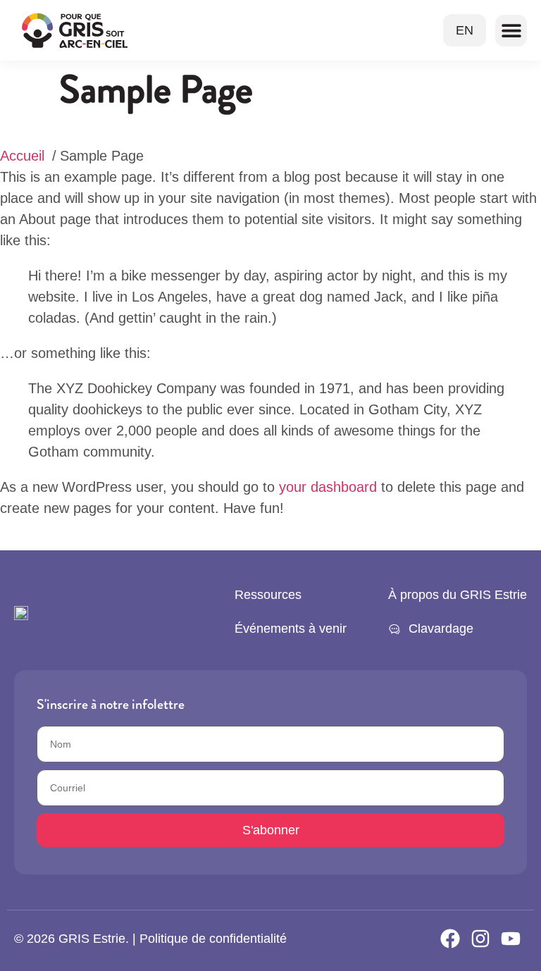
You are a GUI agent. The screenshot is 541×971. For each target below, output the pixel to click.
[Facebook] (450, 938)
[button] (511, 31)
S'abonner (270, 830)
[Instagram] (480, 938)
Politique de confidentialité (213, 939)
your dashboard (328, 487)
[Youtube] (511, 938)
